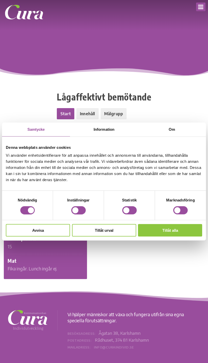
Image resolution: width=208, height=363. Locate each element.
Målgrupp (113, 113)
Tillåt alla (170, 230)
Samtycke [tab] (36, 129)
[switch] (78, 210)
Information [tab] (104, 129)
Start (65, 113)
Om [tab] (172, 129)
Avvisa (38, 230)
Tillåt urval (104, 230)
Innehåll (87, 113)
